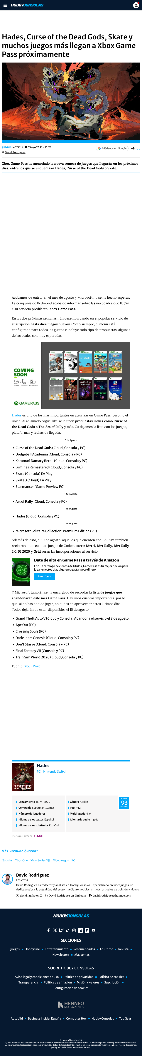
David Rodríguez (15, 152)
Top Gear (125, 1018)
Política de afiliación (58, 982)
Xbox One (21, 860)
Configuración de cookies (70, 988)
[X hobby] (55, 930)
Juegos (6, 147)
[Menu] (5, 5)
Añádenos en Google (114, 148)
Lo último (106, 949)
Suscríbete (44, 576)
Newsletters (60, 955)
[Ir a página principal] (26, 5)
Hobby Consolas (103, 1018)
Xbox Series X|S (40, 860)
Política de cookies (111, 977)
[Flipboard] (87, 930)
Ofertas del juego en (22, 836)
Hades (16, 415)
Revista (123, 949)
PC (38, 771)
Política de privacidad (79, 977)
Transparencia (28, 982)
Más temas (81, 955)
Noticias (7, 860)
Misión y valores (88, 982)
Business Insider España (44, 1018)
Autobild (17, 1018)
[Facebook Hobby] (48, 930)
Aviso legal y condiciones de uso (37, 977)
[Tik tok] (67, 930)
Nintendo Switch (55, 771)
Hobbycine (32, 949)
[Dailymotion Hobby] (80, 930)
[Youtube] (93, 930)
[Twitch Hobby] (61, 930)
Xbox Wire (32, 666)
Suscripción (112, 982)
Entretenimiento (56, 949)
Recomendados (84, 949)
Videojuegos (61, 860)
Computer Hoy (76, 1018)
